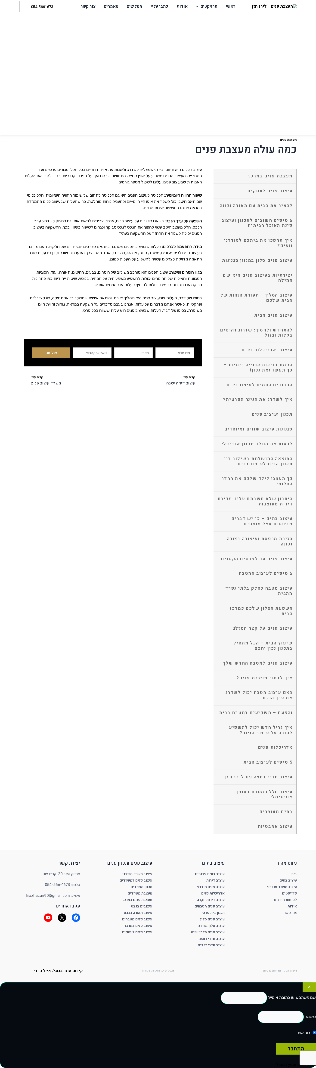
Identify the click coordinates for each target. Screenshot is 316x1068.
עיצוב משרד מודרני (282, 887)
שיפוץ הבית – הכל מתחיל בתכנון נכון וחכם (263, 646)
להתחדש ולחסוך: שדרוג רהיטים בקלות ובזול (256, 333)
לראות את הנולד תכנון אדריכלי (257, 444)
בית (294, 874)
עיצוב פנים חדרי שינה (208, 932)
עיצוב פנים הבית (273, 315)
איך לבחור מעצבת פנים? (264, 678)
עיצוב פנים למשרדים (136, 880)
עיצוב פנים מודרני (211, 887)
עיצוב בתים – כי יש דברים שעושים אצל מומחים (262, 521)
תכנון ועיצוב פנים (272, 414)
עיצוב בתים (288, 880)
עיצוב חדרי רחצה (212, 938)
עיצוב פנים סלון (212, 919)
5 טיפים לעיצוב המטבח (266, 573)
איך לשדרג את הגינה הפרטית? (258, 399)
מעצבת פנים (288, 139)
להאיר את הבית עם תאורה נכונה (256, 205)
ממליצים (134, 6)
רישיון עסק (290, 971)
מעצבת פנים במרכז (270, 176)
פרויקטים (289, 893)
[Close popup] (309, 987)
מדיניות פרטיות (272, 971)
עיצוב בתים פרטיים (210, 874)
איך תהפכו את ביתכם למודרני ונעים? (258, 243)
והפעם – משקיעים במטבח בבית (256, 712)
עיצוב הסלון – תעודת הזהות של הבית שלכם (256, 298)
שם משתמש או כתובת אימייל (292, 997)
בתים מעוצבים (276, 811)
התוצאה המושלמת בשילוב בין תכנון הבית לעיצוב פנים (258, 461)
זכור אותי (305, 1032)
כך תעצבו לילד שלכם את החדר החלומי (257, 481)
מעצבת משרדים (140, 893)
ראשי (230, 6)
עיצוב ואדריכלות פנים (267, 350)
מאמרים (111, 6)
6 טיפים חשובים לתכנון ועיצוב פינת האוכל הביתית (257, 223)
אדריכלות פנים (275, 747)
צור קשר (88, 6)
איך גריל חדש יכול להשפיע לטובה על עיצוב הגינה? (261, 730)
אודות (182, 6)
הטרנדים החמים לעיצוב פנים (259, 385)
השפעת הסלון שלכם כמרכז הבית (261, 611)
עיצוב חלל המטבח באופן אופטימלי (264, 794)
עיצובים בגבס (141, 906)
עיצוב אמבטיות (275, 826)
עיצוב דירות (215, 880)
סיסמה (310, 1016)
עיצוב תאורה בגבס (138, 913)
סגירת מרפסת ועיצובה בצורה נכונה (260, 541)
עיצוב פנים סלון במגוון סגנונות (257, 260)
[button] (198, 6)
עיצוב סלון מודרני (211, 926)
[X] (62, 917)
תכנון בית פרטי (213, 913)
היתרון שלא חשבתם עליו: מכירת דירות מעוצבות (255, 501)
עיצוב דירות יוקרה (211, 900)
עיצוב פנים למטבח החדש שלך (258, 663)
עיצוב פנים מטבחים (210, 906)
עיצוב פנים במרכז (138, 926)
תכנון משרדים (141, 887)
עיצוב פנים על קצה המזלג (263, 628)
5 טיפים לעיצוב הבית (268, 762)
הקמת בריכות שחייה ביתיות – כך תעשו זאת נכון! (258, 367)
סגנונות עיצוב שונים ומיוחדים (258, 429)
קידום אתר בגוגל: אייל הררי (58, 971)
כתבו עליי (159, 6)
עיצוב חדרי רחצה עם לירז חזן (259, 777)
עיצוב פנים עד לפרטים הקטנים (257, 559)
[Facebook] (76, 917)
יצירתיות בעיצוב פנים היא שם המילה (258, 278)
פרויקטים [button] (209, 6)
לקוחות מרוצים (285, 900)
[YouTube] (48, 917)
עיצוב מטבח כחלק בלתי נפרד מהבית (259, 591)
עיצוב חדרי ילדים (211, 945)
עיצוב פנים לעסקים (270, 191)
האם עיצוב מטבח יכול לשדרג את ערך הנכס (259, 695)
